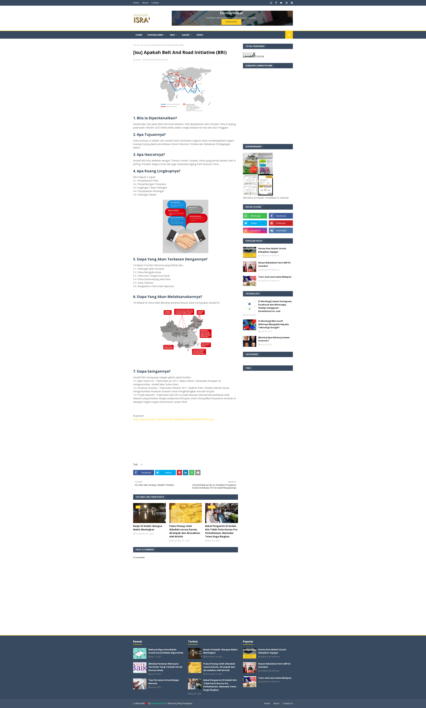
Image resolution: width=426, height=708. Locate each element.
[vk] (281, 230)
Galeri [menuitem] (185, 34)
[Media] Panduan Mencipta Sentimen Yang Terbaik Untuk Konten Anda (165, 667)
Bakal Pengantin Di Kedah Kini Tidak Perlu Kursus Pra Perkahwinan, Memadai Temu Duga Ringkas (221, 531)
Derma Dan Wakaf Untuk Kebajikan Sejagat (272, 250)
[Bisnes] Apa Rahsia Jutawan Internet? (274, 339)
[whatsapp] (271, 3)
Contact (155, 2)
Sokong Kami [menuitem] (155, 34)
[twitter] (281, 3)
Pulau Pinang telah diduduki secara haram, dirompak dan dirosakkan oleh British (184, 531)
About (145, 2)
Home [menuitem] (139, 34)
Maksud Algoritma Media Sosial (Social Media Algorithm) (165, 651)
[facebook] (276, 3)
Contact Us (288, 703)
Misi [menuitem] (172, 34)
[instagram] (286, 3)
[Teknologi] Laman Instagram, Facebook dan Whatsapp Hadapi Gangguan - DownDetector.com (275, 306)
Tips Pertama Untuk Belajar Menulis (163, 682)
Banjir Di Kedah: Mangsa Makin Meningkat (147, 527)
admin (138, 59)
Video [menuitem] (200, 34)
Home (136, 2)
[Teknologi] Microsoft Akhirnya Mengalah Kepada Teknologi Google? (273, 324)
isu (142, 45)
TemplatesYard (158, 703)
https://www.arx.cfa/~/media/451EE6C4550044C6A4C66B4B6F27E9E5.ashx (173, 419)
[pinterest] (291, 3)
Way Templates (185, 703)
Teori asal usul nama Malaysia (274, 276)
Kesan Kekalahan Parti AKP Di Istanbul (274, 264)
